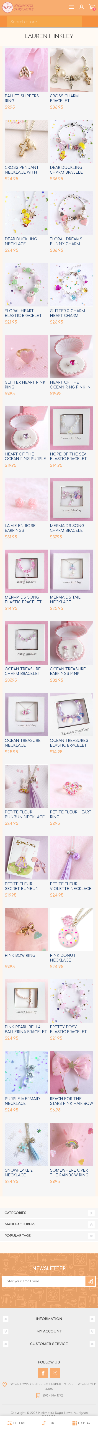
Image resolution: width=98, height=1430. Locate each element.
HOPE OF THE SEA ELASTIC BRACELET (68, 456)
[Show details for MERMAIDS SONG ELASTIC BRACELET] (26, 571)
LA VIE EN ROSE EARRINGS (20, 528)
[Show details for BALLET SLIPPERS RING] (26, 69)
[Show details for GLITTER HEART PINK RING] (26, 356)
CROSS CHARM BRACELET (64, 98)
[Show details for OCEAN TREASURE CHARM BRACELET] (26, 642)
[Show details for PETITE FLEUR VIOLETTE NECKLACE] (71, 857)
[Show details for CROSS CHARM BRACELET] (71, 69)
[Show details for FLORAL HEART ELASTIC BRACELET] (26, 284)
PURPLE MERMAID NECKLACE (22, 1101)
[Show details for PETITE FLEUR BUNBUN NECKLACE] (26, 786)
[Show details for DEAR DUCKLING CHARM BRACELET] (71, 141)
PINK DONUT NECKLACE (63, 958)
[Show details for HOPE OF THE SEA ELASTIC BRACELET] (71, 428)
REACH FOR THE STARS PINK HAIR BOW (71, 1101)
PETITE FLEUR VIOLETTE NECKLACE (70, 886)
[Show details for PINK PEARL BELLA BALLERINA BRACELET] (26, 1001)
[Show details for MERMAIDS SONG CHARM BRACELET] (71, 499)
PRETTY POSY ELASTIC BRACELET (68, 1029)
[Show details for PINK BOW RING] (26, 929)
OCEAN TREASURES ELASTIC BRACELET (69, 743)
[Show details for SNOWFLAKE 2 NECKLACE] (26, 1144)
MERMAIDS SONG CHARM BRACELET (67, 528)
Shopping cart (92, 7)
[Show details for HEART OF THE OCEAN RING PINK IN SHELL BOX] (71, 356)
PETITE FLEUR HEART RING (70, 814)
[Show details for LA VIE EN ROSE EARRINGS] (26, 499)
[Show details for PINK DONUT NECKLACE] (71, 929)
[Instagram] (55, 1373)
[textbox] (44, 21)
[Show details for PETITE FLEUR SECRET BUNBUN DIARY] (26, 857)
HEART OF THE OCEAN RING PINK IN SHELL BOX (70, 387)
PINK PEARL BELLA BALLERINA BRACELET (26, 1029)
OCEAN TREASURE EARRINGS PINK (68, 671)
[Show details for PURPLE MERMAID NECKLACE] (26, 1072)
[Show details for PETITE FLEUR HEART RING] (71, 786)
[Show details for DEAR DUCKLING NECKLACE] (26, 213)
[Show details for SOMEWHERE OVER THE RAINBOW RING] (71, 1144)
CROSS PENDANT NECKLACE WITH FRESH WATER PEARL (25, 172)
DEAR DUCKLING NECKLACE (21, 241)
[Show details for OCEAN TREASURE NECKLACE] (26, 714)
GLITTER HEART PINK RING (25, 385)
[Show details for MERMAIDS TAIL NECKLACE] (71, 571)
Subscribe (90, 1281)
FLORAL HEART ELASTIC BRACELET (23, 313)
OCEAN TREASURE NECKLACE (23, 743)
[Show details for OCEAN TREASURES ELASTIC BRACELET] (71, 714)
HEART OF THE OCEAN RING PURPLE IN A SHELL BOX (25, 459)
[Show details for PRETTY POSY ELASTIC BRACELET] (71, 1001)
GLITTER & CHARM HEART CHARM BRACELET (67, 316)
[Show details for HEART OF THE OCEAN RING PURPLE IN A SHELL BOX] (26, 428)
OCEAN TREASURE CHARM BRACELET (23, 671)
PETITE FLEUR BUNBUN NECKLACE (25, 814)
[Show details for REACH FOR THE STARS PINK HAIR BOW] (71, 1072)
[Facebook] (43, 1373)
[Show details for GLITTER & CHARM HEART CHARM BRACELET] (71, 284)
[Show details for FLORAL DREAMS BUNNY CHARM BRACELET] (71, 213)
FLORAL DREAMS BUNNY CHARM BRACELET (66, 244)
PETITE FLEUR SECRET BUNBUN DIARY (22, 889)
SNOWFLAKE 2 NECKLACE (19, 1172)
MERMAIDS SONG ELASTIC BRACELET (23, 599)
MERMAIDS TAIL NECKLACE (65, 599)
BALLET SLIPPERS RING (22, 98)
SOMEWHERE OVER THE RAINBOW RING (69, 1172)
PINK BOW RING (20, 956)
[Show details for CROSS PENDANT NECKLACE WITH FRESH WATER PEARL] (26, 141)
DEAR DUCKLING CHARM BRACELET (67, 170)
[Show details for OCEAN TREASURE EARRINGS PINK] (71, 642)
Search (91, 20)
